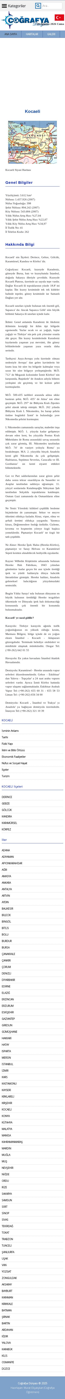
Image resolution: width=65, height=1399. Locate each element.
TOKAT (5, 1232)
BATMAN (7, 1310)
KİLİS (4, 1355)
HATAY (5, 1044)
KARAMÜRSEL (9, 823)
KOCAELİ (7, 1109)
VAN (4, 1265)
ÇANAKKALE (8, 954)
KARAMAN (7, 1297)
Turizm (6, 776)
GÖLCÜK (7, 810)
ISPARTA (6, 1051)
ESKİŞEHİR (8, 1012)
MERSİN (6, 1057)
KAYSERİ (6, 1090)
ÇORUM (6, 967)
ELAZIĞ (6, 993)
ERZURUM (8, 1005)
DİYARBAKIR (8, 980)
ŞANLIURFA (8, 1252)
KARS (5, 1077)
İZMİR (5, 1070)
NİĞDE (5, 1174)
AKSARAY (7, 1284)
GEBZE (6, 803)
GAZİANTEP (8, 1018)
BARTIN (6, 1323)
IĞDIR (5, 1336)
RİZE (4, 1187)
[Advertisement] (32, 72)
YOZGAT (6, 1271)
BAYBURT (7, 1291)
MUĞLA (6, 1155)
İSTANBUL (7, 1064)
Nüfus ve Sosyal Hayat (14, 763)
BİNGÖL (6, 921)
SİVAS (5, 1219)
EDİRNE (6, 986)
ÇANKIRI (6, 960)
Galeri (51, 34)
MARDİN (6, 1148)
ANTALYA (7, 889)
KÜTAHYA (7, 1122)
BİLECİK (6, 915)
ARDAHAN (7, 1329)
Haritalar (32, 34)
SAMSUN (7, 1200)
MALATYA (7, 1129)
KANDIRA (7, 816)
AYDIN (5, 902)
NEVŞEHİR (7, 1167)
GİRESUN (7, 1025)
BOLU (5, 934)
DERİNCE (7, 797)
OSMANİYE (8, 1362)
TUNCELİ (7, 1245)
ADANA (6, 850)
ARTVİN (6, 895)
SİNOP (5, 1213)
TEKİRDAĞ (7, 1226)
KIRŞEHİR (7, 1103)
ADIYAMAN (8, 856)
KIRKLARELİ (8, 1096)
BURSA (6, 947)
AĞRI (4, 869)
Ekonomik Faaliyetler (14, 756)
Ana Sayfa (11, 34)
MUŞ (4, 1161)
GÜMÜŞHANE (9, 1031)
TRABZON (7, 1239)
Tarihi (5, 737)
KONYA (6, 1116)
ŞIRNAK (6, 1317)
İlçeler (5, 769)
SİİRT (4, 1206)
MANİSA (6, 1135)
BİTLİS (5, 928)
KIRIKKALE (7, 1304)
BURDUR (7, 941)
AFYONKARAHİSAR (12, 863)
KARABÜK (7, 1349)
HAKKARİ (7, 1038)
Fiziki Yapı (7, 743)
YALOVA (6, 1342)
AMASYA (6, 876)
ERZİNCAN (8, 999)
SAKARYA (7, 1193)
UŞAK (5, 1258)
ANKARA (6, 882)
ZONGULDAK (9, 1278)
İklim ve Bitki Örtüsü (13, 750)
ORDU (5, 1180)
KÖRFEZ (6, 829)
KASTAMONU (9, 1083)
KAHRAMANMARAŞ (12, 1142)
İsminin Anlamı (10, 730)
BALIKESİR (7, 908)
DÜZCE (6, 1368)
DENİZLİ (6, 973)
